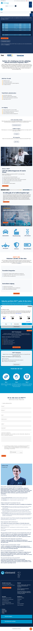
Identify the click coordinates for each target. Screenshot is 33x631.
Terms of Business (20, 605)
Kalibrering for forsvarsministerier (7, 599)
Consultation (19, 599)
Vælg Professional (16, 347)
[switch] (12, 318)
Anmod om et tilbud (20, 597)
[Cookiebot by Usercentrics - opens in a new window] (28, 306)
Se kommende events (16, 125)
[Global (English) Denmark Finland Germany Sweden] (29, 0)
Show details (28, 321)
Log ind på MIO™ (5, 38)
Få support (16, 133)
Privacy (18, 602)
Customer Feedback (20, 603)
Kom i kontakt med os (6, 587)
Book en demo (5, 185)
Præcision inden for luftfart (6, 597)
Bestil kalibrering (3, 0)
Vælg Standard (16, 326)
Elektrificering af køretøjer (6, 602)
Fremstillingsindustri (5, 600)
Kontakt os (7, 44)
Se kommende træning (5, 41)
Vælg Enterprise (16, 364)
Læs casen (5, 222)
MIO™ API (16, 141)
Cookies (18, 600)
